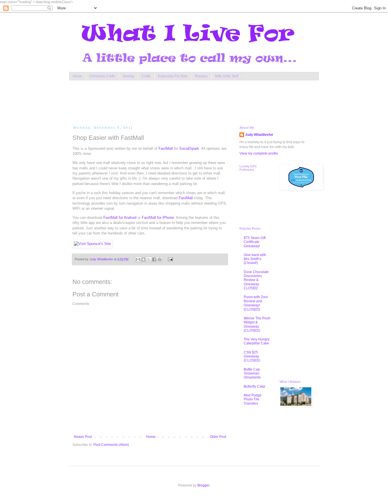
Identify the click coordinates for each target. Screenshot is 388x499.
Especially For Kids (172, 76)
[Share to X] (149, 259)
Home (77, 76)
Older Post (218, 437)
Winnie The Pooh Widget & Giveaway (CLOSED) (257, 324)
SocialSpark (189, 148)
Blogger (203, 485)
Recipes (201, 76)
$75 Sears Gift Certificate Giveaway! (255, 242)
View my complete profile (258, 153)
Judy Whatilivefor (259, 135)
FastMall (165, 148)
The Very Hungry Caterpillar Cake (257, 341)
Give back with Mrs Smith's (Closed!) (255, 259)
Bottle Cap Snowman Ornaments (252, 373)
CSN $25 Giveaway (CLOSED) (252, 356)
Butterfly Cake (254, 386)
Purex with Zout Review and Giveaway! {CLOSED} (256, 303)
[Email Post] (169, 259)
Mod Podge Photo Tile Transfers (253, 399)
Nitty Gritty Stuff (226, 76)
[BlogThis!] (143, 259)
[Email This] (138, 259)
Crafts (146, 76)
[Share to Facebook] (154, 259)
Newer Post (83, 437)
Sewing (128, 76)
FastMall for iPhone (158, 217)
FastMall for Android (119, 217)
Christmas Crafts (102, 76)
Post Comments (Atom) (111, 445)
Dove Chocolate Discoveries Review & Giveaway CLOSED (256, 280)
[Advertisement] (181, 102)
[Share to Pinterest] (159, 259)
